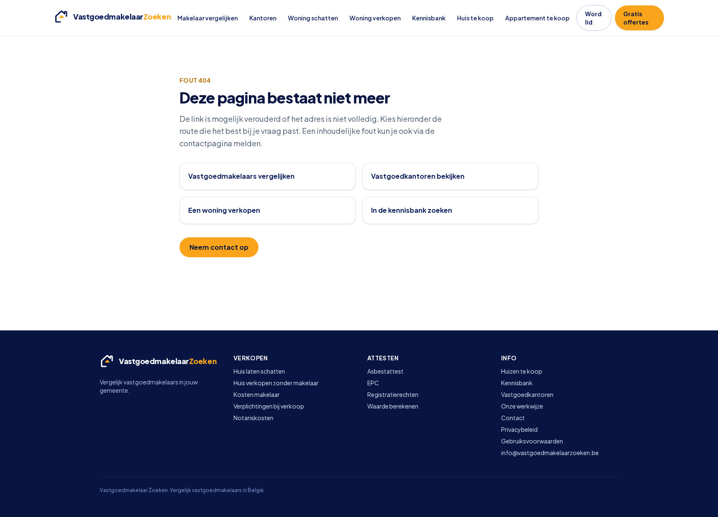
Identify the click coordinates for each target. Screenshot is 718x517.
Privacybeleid (519, 429)
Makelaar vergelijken (207, 18)
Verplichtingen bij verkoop (269, 406)
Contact (513, 417)
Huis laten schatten (259, 371)
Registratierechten (392, 394)
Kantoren (262, 18)
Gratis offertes (636, 18)
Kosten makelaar (257, 394)
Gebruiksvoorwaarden (532, 441)
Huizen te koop (521, 371)
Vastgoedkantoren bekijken (418, 176)
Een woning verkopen (224, 210)
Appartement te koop (537, 18)
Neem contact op (218, 247)
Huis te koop (475, 18)
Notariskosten (253, 417)
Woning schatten (313, 18)
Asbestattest (385, 371)
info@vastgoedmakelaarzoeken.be (550, 452)
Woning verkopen (375, 18)
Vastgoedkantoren (527, 394)
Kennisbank (428, 18)
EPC (373, 383)
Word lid (593, 18)
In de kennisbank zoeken (411, 210)
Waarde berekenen (392, 406)
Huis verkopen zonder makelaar (276, 383)
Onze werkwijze (522, 406)
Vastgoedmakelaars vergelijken (241, 176)
